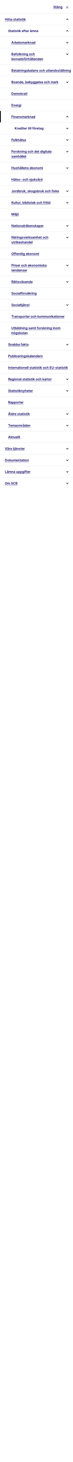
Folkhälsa (18, 140)
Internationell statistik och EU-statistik (38, 368)
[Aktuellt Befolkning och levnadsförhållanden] (67, 56)
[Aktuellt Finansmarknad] (67, 116)
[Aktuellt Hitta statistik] (67, 19)
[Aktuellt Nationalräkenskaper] (67, 225)
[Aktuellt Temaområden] (67, 425)
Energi (16, 105)
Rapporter (16, 402)
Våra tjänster (15, 448)
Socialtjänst (20, 305)
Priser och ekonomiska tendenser (29, 267)
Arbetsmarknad (23, 42)
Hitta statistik (15, 19)
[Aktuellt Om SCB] (67, 483)
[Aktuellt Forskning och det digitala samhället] (67, 154)
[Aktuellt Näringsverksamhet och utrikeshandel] (67, 240)
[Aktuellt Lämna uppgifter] (67, 471)
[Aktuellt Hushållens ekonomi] (67, 168)
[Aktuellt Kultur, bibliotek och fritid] (67, 202)
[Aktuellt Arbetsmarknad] (67, 42)
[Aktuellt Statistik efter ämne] (67, 31)
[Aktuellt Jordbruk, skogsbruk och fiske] (67, 191)
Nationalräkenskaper (27, 226)
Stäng (57, 7)
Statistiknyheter (20, 391)
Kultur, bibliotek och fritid (30, 203)
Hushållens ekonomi (27, 168)
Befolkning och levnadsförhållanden (27, 56)
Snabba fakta (18, 344)
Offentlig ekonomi (25, 254)
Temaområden (19, 425)
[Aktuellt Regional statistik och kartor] (67, 379)
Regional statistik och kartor (30, 379)
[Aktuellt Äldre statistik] (67, 413)
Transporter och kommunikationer (37, 316)
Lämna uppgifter (17, 472)
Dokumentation (17, 460)
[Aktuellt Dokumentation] (67, 460)
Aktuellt (14, 437)
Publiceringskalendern (25, 356)
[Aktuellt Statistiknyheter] (67, 390)
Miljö (15, 214)
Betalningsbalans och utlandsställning (41, 70)
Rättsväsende (22, 282)
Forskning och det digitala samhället (31, 153)
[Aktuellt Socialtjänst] (67, 305)
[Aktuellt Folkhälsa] (67, 140)
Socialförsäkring (24, 293)
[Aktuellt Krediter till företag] (67, 128)
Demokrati (19, 94)
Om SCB (11, 483)
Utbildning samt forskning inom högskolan (35, 330)
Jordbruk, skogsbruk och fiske (35, 191)
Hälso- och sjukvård (27, 179)
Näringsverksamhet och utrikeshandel (29, 239)
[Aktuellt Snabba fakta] (67, 344)
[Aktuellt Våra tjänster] (67, 448)
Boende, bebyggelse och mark (34, 82)
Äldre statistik (19, 414)
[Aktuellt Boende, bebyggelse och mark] (67, 82)
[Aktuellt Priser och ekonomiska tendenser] (67, 268)
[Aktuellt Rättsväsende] (67, 281)
